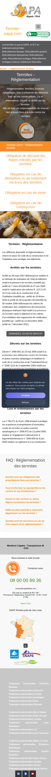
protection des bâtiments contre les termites (24, 355)
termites (29, 282)
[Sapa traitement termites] (26, 11)
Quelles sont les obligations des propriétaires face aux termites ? (23, 478)
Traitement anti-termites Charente (26, 690)
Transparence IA (35, 546)
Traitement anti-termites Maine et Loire (28, 741)
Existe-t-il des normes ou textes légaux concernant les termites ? (23, 500)
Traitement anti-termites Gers (23, 701)
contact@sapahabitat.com (25, 589)
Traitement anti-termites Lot (23, 729)
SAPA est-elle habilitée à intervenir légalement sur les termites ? (24, 511)
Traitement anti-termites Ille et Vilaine (27, 712)
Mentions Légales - (17, 546)
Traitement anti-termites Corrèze (25, 694)
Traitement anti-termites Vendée (25, 762)
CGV (26, 548)
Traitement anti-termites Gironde (25, 704)
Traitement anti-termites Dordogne (26, 697)
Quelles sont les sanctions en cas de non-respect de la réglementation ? (24, 522)
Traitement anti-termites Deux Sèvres (28, 758)
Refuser (25, 402)
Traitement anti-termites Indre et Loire (28, 716)
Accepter (25, 395)
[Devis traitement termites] (25, 131)
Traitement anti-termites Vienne (25, 765)
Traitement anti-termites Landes (25, 719)
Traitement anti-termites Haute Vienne (28, 768)
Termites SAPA (14, 144)
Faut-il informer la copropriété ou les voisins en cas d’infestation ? (25, 489)
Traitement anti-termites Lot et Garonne (29, 733)
